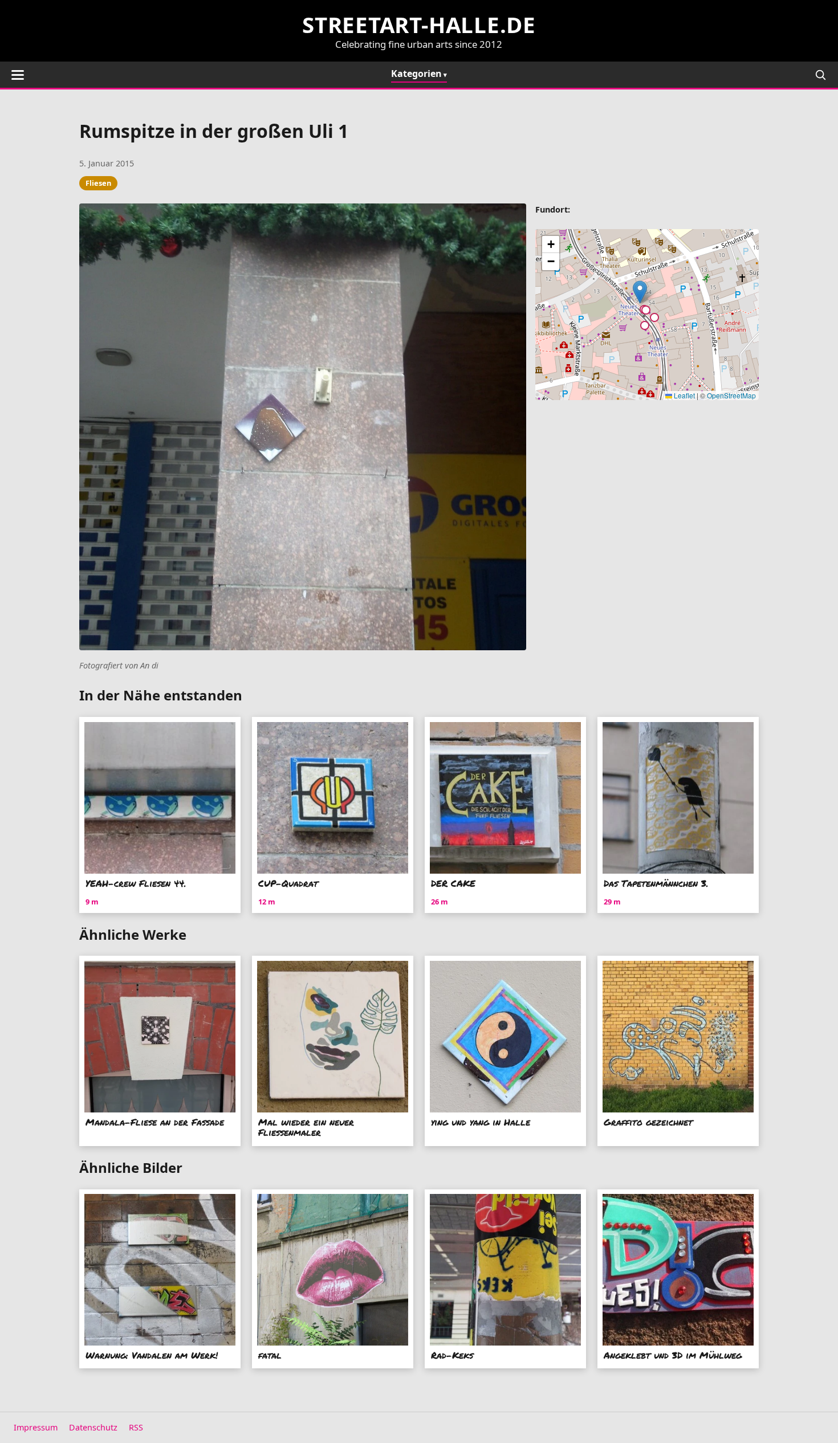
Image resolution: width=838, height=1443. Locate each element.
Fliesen (98, 183)
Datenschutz (93, 1427)
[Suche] (820, 74)
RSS (136, 1427)
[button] (640, 292)
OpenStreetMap (731, 395)
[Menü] (17, 75)
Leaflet (683, 395)
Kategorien (416, 73)
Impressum (36, 1427)
